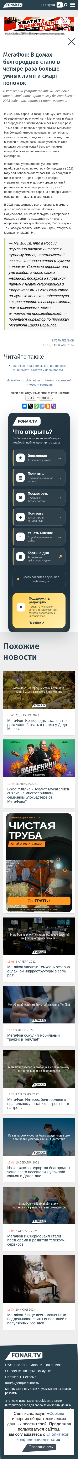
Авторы (29, 1371)
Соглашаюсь (40, 1447)
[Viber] (53, 406)
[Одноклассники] (47, 406)
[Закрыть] (71, 41)
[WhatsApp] (36, 406)
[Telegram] (42, 406)
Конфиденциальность (22, 1383)
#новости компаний (58, 380)
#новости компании (40, 385)
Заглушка (44, 1371)
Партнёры (13, 1377)
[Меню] (72, 5)
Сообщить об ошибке (46, 1365)
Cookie (55, 1413)
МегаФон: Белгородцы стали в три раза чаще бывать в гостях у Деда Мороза (39, 368)
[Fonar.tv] (12, 5)
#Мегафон (33, 380)
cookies (42, 1400)
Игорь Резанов (63, 340)
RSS (8, 1365)
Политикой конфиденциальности (43, 1437)
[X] (30, 406)
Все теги (20, 1365)
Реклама (29, 1377)
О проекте (13, 1371)
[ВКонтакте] (24, 406)
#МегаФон (13, 380)
